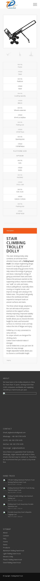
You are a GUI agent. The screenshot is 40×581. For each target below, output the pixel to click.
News (5, 544)
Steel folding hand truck (12, 562)
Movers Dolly (8, 556)
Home (5, 541)
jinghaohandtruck (18, 448)
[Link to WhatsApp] (25, 578)
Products (6, 547)
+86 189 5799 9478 (19, 436)
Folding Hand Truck (17, 576)
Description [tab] (10, 230)
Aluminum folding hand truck (13, 550)
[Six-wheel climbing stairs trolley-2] (31, 54)
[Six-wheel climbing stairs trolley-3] (20, 54)
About (5, 532)
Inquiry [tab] (9, 360)
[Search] (29, 4)
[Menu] (34, 4)
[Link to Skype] (32, 578)
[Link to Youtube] (28, 578)
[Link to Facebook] (35, 578)
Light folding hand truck (12, 553)
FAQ (4, 538)
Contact (6, 535)
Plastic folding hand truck (12, 559)
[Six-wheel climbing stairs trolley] (20, 31)
